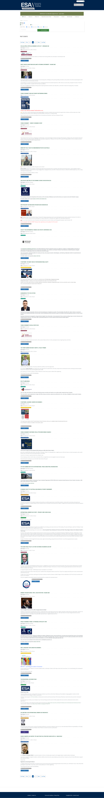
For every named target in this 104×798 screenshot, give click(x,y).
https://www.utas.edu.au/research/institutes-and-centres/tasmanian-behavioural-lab (64, 702)
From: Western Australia (24, 494)
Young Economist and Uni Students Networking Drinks (34, 93)
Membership (69, 16)
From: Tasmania (23, 517)
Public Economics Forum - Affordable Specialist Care (34, 621)
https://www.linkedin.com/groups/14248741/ (41, 703)
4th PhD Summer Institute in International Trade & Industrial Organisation (39, 466)
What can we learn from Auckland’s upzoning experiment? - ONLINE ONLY (38, 64)
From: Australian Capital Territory (26, 267)
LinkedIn (29, 795)
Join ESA (78, 4)
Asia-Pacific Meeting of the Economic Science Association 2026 (36, 180)
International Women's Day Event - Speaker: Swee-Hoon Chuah (36, 512)
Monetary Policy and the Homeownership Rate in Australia (35, 148)
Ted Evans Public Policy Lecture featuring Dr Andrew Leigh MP (36, 546)
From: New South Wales (24, 97)
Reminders (40, 26)
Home (24, 16)
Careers (62, 16)
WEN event (46, 26)
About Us (30, 16)
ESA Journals (56, 16)
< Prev (27, 42)
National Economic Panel (46, 16)
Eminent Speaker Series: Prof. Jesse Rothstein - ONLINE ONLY (35, 592)
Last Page (43, 42)
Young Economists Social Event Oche (30, 325)
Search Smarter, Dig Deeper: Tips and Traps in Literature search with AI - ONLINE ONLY (41, 736)
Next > (39, 42)
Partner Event (34, 26)
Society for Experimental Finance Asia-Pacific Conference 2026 (36, 229)
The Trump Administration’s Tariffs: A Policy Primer (33, 347)
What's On (37, 16)
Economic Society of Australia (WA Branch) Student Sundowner (36, 489)
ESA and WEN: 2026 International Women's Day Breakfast (34, 712)
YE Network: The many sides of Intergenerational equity (34, 262)
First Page (22, 42)
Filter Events (44, 30)
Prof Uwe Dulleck (34, 697)
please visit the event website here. (40, 198)
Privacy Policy (56, 795)
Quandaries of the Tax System (28, 293)
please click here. (37, 255)
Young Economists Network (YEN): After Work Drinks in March (36, 432)
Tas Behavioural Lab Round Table (29, 679)
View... (24, 60)
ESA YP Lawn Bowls (25, 381)
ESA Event (29, 26)
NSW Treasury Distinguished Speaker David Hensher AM (34, 204)
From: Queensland (24, 51)
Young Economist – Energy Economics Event (31, 123)
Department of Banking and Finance (29, 248)
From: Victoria (23, 235)
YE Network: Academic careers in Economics (31, 402)
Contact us (77, 16)
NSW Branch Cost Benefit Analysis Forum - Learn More (52, 13)
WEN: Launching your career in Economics (31, 647)
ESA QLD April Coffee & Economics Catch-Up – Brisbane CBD (35, 46)
